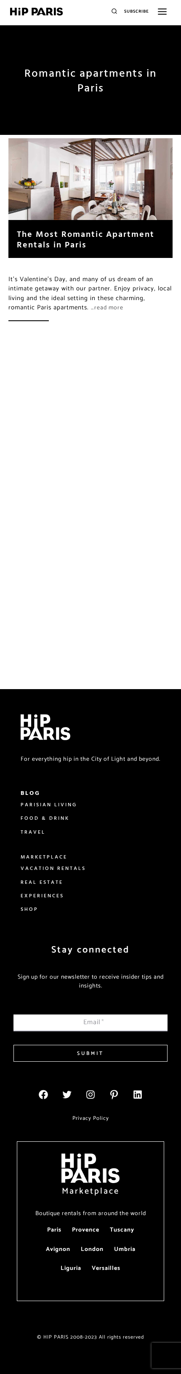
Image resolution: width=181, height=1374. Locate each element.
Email (93, 1022)
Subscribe (136, 11)
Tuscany (122, 1230)
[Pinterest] (114, 1094)
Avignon (58, 1249)
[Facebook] (43, 1094)
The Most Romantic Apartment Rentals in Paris (85, 239)
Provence (85, 1230)
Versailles (106, 1268)
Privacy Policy (90, 1118)
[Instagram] (90, 1094)
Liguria (71, 1268)
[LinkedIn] (137, 1094)
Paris (54, 1230)
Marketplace (91, 1191)
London (92, 1249)
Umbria (125, 1249)
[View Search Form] (114, 11)
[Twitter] (66, 1094)
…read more (107, 307)
